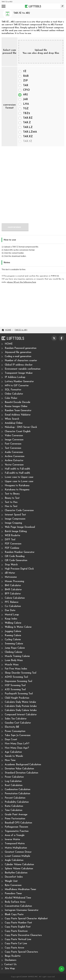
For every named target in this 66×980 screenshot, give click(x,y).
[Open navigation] (3, 6)
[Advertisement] (33, 181)
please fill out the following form (21, 282)
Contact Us (10, 964)
